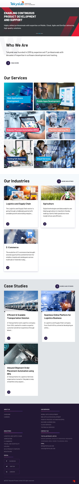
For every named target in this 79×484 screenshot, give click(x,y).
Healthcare (8, 451)
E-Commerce (8, 441)
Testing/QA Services (48, 427)
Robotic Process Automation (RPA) (52, 419)
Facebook (12, 461)
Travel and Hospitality (11, 444)
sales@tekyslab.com (48, 448)
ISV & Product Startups (12, 449)
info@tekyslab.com (47, 446)
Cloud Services (46, 424)
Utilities (6, 446)
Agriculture (8, 438)
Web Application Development (51, 417)
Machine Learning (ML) (48, 422)
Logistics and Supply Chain (13, 436)
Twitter (12, 466)
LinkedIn (12, 472)
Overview (7, 414)
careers (7, 417)
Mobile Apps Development (49, 414)
